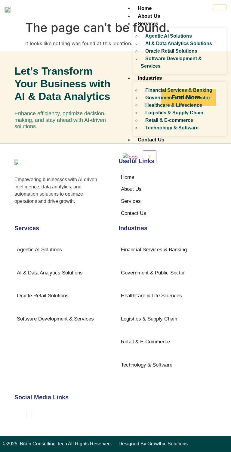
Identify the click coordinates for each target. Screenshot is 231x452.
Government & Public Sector (177, 97)
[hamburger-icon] (219, 7)
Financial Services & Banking (178, 90)
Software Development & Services (171, 62)
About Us (149, 16)
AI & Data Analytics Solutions (178, 43)
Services (148, 23)
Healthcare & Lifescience (173, 105)
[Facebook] (26, 414)
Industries (150, 78)
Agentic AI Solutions (168, 36)
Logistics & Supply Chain (174, 112)
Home (145, 8)
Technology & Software (172, 127)
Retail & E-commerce (169, 120)
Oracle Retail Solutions (171, 51)
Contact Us (151, 140)
